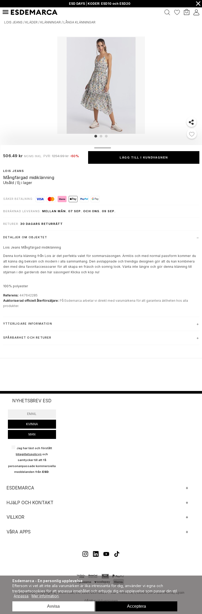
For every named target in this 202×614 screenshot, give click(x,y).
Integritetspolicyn (29, 454)
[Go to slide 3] (106, 136)
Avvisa (53, 606)
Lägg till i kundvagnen (144, 157)
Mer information (45, 596)
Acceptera (136, 606)
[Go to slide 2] (101, 136)
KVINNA (32, 424)
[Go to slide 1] (95, 136)
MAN (32, 434)
